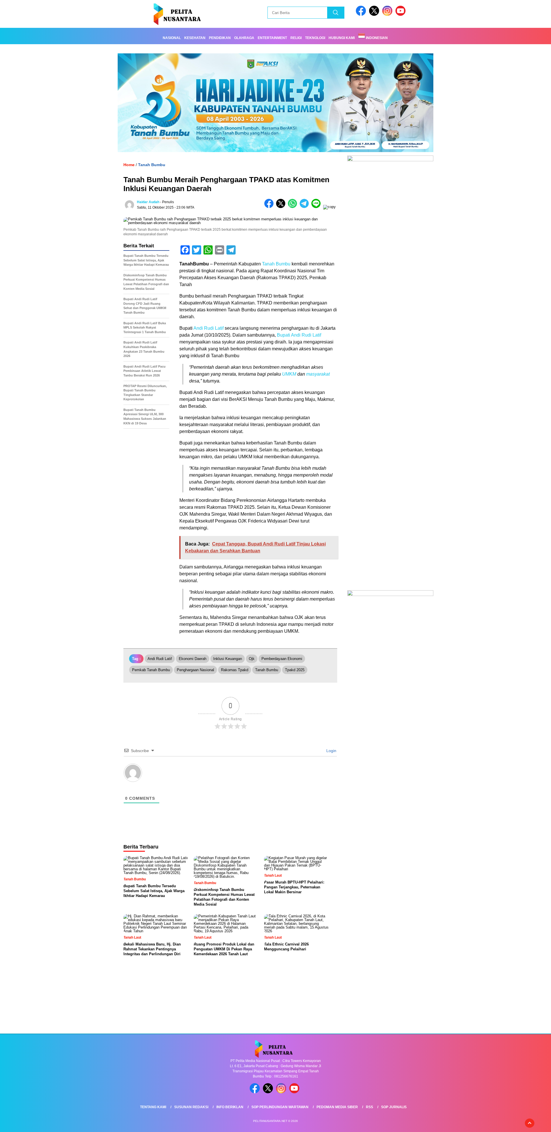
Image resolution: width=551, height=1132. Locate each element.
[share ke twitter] (282, 207)
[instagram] (388, 14)
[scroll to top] (529, 1123)
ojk (252, 659)
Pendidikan (220, 38)
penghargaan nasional (195, 670)
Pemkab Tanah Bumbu (151, 670)
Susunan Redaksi (191, 1107)
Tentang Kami (153, 1107)
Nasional (172, 38)
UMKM (289, 374)
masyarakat (318, 374)
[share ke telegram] (305, 207)
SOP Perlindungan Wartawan (280, 1107)
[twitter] (375, 14)
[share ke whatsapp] (294, 207)
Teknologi (315, 38)
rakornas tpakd (234, 670)
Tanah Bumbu (151, 164)
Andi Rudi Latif (208, 328)
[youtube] (401, 14)
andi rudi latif (160, 659)
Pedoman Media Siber (337, 1107)
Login (330, 750)
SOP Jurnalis (394, 1107)
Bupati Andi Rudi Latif (299, 335)
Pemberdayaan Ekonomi (281, 659)
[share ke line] (317, 207)
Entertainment (272, 38)
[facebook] (362, 14)
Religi (296, 38)
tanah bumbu (266, 670)
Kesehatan (194, 38)
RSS (369, 1107)
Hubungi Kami (342, 38)
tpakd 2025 (294, 670)
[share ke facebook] (270, 207)
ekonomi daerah (192, 659)
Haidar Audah (148, 202)
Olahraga (244, 38)
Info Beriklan (229, 1107)
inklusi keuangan (227, 659)
